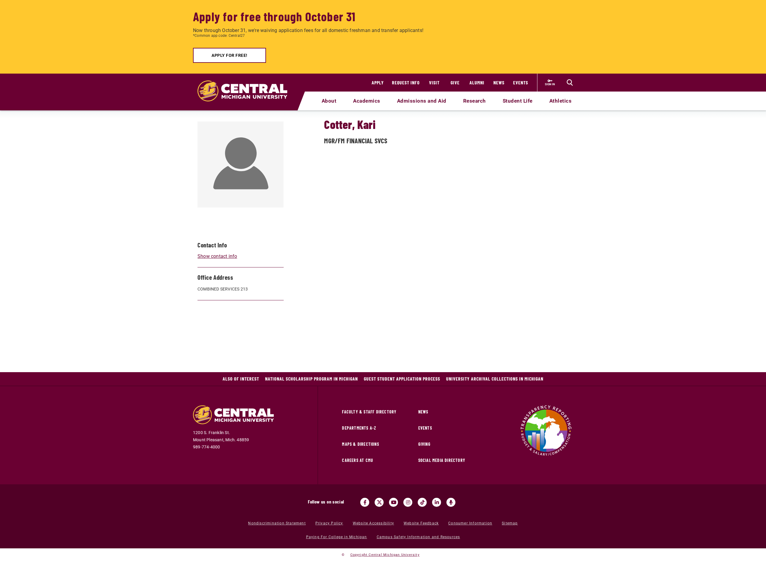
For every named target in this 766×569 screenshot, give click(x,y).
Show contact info (217, 256)
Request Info (406, 82)
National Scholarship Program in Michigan (311, 378)
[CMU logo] (246, 84)
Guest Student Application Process (402, 378)
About (329, 101)
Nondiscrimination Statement (277, 523)
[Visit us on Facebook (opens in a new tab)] (364, 502)
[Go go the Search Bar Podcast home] (451, 502)
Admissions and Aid (421, 101)
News (498, 82)
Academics (366, 101)
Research (474, 101)
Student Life (518, 101)
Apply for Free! (229, 55)
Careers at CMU (357, 460)
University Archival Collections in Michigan (494, 378)
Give (455, 82)
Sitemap (510, 523)
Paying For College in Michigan (336, 537)
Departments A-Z (359, 427)
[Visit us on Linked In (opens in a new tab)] (436, 502)
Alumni (476, 82)
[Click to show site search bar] (570, 83)
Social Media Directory (441, 460)
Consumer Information (470, 523)
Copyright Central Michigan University (385, 555)
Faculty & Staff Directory (369, 411)
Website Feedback (421, 523)
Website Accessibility (373, 523)
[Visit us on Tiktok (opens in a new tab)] (422, 502)
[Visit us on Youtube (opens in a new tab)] (393, 502)
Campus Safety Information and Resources (418, 537)
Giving (424, 444)
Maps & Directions (360, 444)
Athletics (560, 101)
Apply (378, 82)
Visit (434, 82)
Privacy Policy (329, 523)
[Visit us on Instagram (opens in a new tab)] (407, 502)
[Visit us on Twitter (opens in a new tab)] (379, 502)
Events (520, 82)
